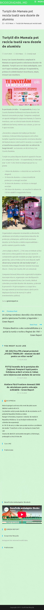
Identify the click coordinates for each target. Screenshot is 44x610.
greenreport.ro (12, 301)
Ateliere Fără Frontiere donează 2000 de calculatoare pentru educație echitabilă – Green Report (22, 387)
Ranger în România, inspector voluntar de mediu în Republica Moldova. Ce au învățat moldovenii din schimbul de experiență (20, 419)
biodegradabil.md (13, 2)
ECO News (19, 54)
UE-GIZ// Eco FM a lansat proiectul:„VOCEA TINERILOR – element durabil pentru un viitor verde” (22, 354)
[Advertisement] (22, 475)
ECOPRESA (11, 401)
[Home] (3, 23)
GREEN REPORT (13, 529)
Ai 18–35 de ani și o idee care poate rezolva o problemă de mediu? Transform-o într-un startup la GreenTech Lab (22, 428)
